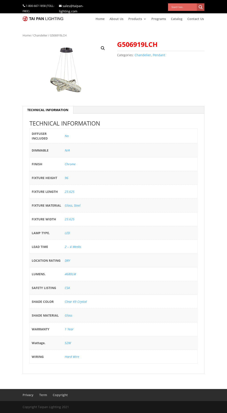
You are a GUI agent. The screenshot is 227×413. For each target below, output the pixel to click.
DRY (67, 260)
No (67, 136)
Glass (68, 205)
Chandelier (40, 35)
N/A (67, 150)
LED (67, 233)
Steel (77, 205)
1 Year (69, 329)
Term (43, 395)
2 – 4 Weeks (73, 247)
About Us (116, 19)
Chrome (70, 164)
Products (135, 19)
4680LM (70, 274)
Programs (158, 19)
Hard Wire (72, 357)
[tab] (47, 110)
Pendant (159, 55)
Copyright (60, 395)
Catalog (176, 19)
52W (68, 343)
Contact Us (195, 19)
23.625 (69, 192)
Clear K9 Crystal (76, 301)
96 (66, 178)
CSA (67, 288)
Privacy (28, 395)
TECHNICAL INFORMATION (47, 110)
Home (100, 19)
